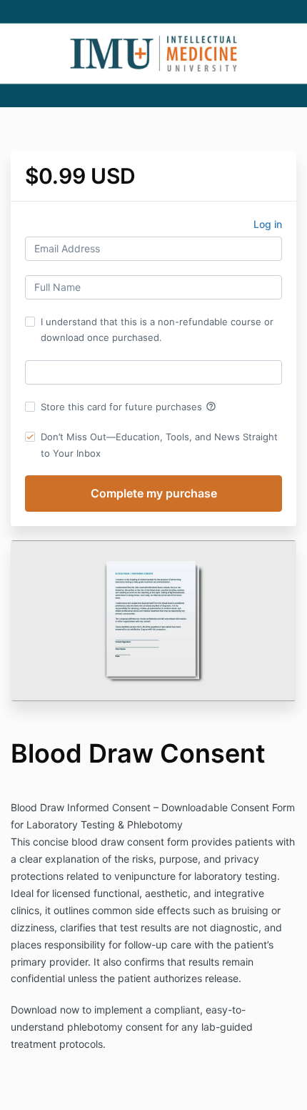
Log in (267, 224)
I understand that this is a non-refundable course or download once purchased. (157, 329)
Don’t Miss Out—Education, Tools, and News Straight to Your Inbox (159, 444)
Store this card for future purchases (128, 406)
